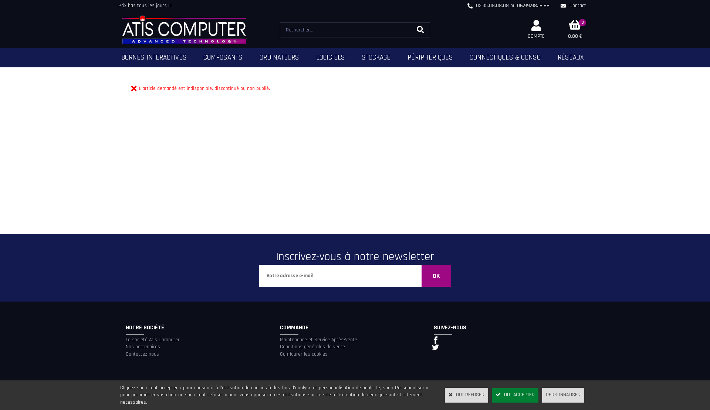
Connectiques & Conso (505, 57)
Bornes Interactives (154, 57)
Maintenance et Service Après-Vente (318, 339)
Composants (223, 57)
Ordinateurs (279, 57)
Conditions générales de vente (312, 346)
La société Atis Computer (153, 339)
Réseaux (571, 57)
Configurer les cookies (304, 354)
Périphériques (430, 57)
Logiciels (330, 57)
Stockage (376, 57)
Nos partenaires (143, 346)
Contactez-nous (142, 354)
